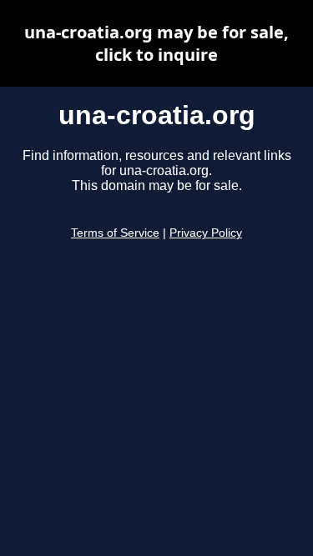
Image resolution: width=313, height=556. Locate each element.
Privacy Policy (205, 233)
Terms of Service (115, 233)
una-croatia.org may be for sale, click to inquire (156, 43)
